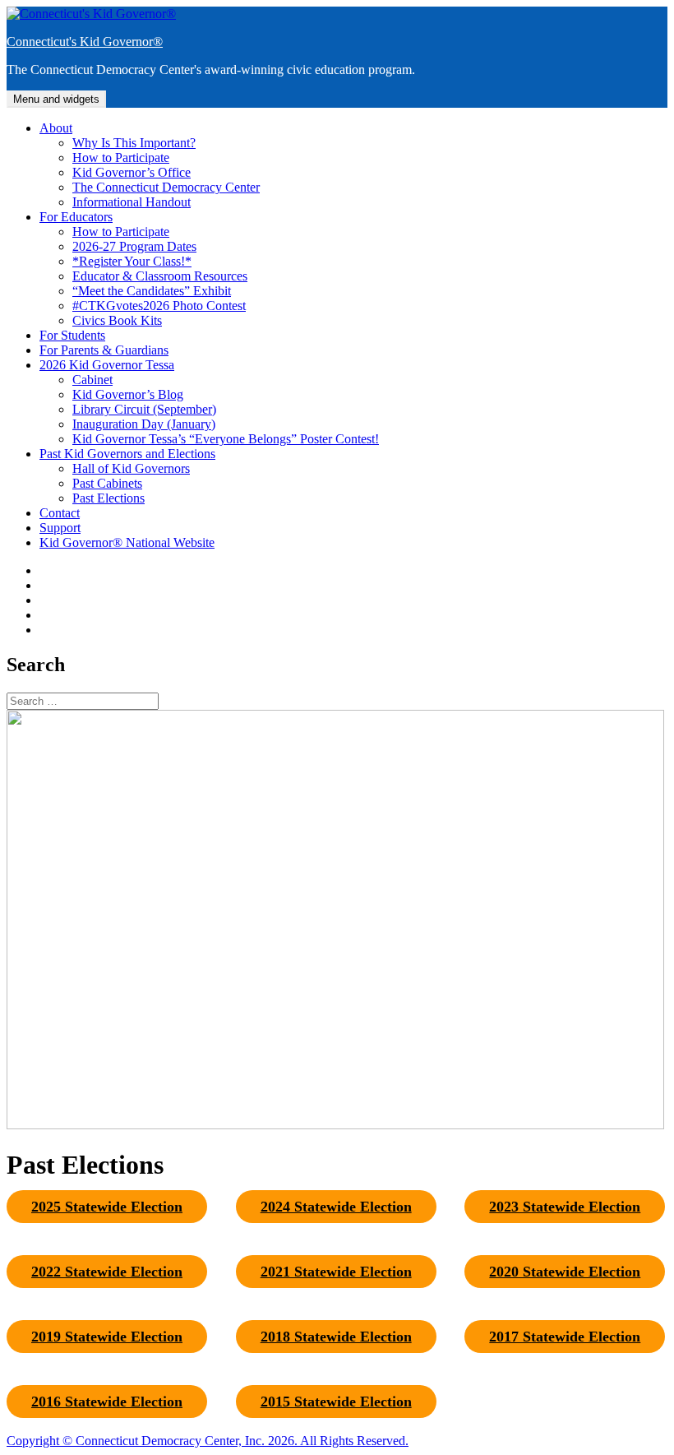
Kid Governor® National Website (127, 542)
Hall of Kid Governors (131, 468)
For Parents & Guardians (103, 350)
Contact (59, 513)
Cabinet (92, 380)
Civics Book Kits (117, 320)
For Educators (76, 217)
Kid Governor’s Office (131, 172)
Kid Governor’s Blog (127, 394)
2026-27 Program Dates (134, 246)
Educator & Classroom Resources (159, 276)
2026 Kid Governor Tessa (106, 365)
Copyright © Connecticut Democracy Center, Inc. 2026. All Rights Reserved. (208, 1441)
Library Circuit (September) (144, 409)
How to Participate (120, 157)
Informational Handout (131, 202)
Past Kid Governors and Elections (127, 454)
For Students (72, 335)
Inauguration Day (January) (143, 424)
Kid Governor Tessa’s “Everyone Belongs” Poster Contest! (225, 439)
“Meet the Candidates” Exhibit (151, 291)
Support (60, 528)
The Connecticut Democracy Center (166, 187)
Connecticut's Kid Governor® (85, 42)
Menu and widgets (56, 99)
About (55, 128)
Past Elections (108, 498)
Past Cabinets (107, 483)
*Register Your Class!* (132, 261)
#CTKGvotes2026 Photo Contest (159, 306)
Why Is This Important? (134, 143)
